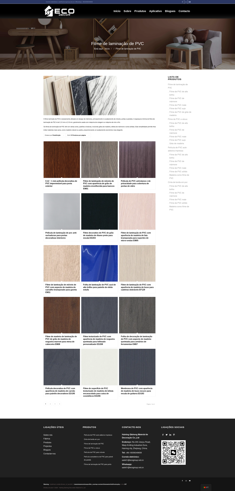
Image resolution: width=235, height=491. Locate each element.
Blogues (47, 449)
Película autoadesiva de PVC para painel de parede (98, 458)
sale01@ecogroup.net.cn (66, 2)
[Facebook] (163, 435)
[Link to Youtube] (190, 2)
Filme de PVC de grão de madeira (180, 114)
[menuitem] (117, 11)
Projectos (47, 446)
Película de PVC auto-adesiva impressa (177, 149)
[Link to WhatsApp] (186, 2)
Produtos (47, 442)
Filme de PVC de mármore (176, 100)
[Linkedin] (170, 435)
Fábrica (46, 438)
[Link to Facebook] (182, 2)
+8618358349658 (87, 2)
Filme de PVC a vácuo (177, 119)
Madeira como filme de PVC (179, 176)
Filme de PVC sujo (177, 108)
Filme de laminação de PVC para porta (97, 464)
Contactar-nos (49, 453)
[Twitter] (166, 435)
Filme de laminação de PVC (178, 86)
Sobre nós (47, 434)
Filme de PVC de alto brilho (178, 93)
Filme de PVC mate (177, 105)
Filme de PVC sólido (178, 171)
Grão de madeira (176, 143)
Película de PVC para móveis (94, 452)
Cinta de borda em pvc (178, 182)
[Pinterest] (174, 435)
